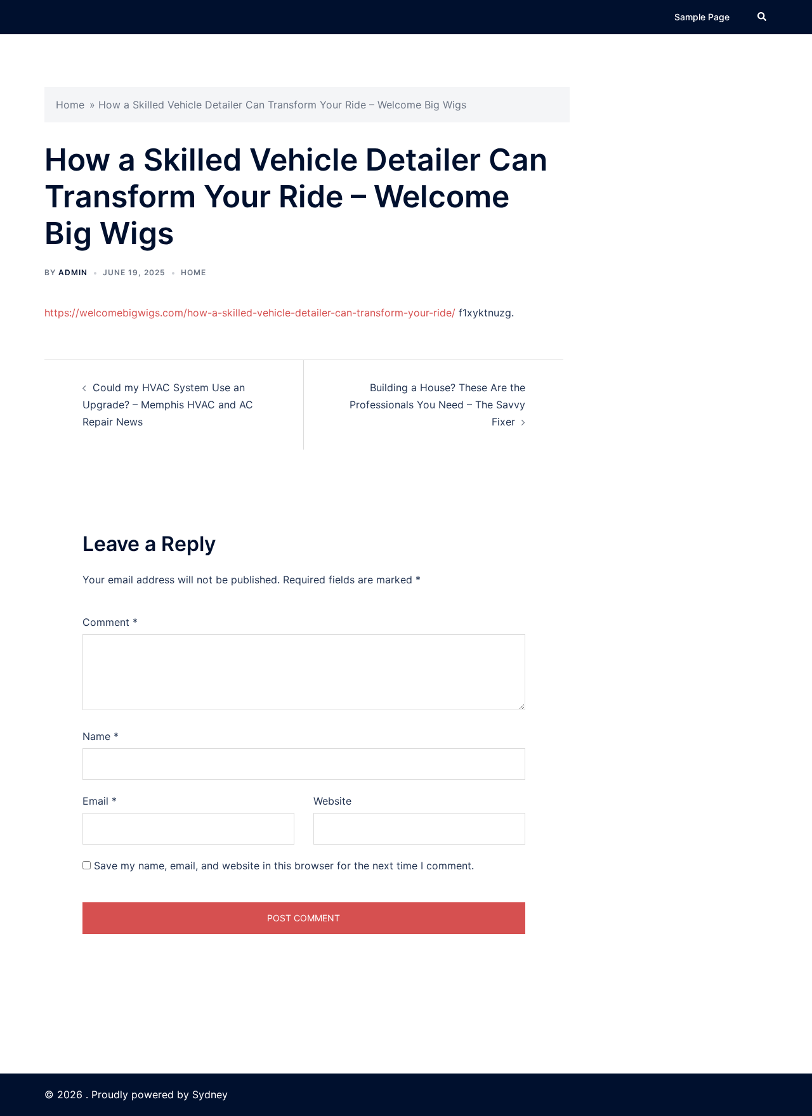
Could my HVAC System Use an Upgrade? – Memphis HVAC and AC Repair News (167, 404)
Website (332, 801)
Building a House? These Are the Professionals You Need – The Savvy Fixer (437, 404)
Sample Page (702, 16)
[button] (762, 17)
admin (73, 272)
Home (70, 104)
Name (100, 736)
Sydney (210, 1094)
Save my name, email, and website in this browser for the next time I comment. (284, 865)
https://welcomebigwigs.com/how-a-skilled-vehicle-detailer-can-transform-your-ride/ (249, 312)
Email (99, 801)
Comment (110, 622)
